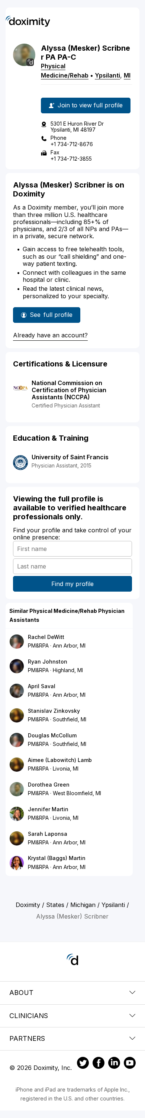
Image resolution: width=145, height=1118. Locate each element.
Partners (27, 1038)
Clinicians (28, 1016)
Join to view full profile (90, 105)
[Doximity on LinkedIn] (114, 1064)
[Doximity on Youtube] (130, 1064)
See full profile (53, 317)
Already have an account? (50, 335)
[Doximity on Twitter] (83, 1064)
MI (127, 75)
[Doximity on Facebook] (98, 1064)
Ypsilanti (107, 75)
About (21, 992)
